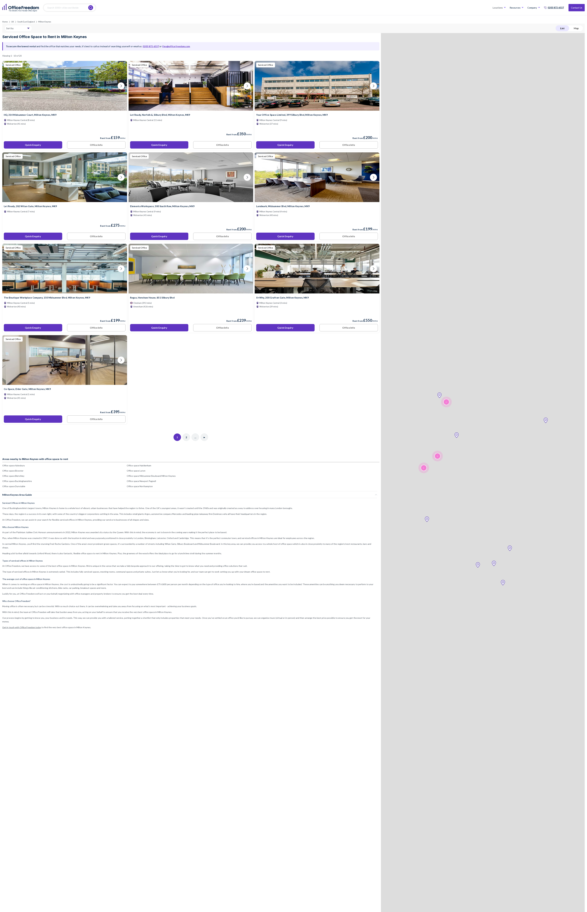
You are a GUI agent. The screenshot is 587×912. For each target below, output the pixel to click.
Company (532, 7)
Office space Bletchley (13, 476)
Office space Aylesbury (13, 465)
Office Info (96, 144)
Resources (515, 7)
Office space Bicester (12, 470)
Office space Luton (136, 470)
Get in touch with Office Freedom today (21, 627)
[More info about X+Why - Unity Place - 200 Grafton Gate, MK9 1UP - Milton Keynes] (317, 291)
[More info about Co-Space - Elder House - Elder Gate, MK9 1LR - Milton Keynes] (64, 382)
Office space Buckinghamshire (17, 481)
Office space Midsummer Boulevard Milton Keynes (151, 476)
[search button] (90, 7)
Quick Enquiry (33, 144)
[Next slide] (121, 85)
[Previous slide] (8, 85)
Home (5, 21)
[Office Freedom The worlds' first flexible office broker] (20, 7)
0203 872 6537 (556, 7)
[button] (545, 420)
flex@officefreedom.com (176, 46)
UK (12, 21)
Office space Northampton (140, 486)
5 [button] (423, 468)
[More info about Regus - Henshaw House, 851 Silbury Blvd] (191, 291)
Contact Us (576, 7)
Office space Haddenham (139, 465)
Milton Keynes (44, 21)
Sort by (10, 28)
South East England (26, 21)
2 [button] (446, 402)
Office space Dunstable (13, 486)
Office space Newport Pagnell (141, 481)
